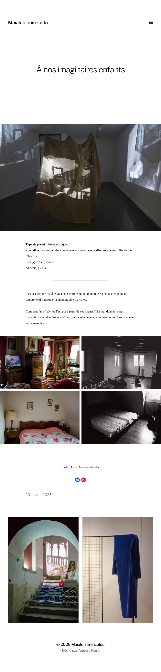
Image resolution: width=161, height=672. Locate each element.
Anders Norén (90, 650)
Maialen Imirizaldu (28, 22)
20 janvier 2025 (39, 495)
